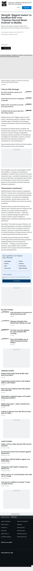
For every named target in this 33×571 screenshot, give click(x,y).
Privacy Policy (20, 277)
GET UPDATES (16, 281)
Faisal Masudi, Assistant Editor (9, 34)
